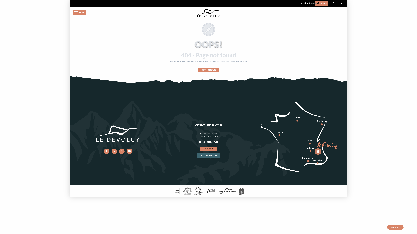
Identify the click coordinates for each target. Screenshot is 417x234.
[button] (333, 3)
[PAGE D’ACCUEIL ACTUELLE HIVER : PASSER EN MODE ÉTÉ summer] (309, 3)
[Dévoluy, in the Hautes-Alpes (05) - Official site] (208, 13)
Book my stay (395, 227)
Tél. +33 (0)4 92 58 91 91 (208, 142)
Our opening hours (208, 155)
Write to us (208, 149)
